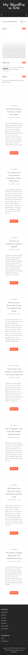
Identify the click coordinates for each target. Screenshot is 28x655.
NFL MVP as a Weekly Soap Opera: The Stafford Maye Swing (18, 67)
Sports (11, 105)
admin (6, 56)
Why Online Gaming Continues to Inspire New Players (14, 54)
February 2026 (4, 626)
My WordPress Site (14, 6)
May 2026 (3, 620)
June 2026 (3, 617)
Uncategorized (11, 365)
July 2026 (3, 615)
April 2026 (3, 623)
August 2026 (4, 612)
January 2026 (4, 628)
